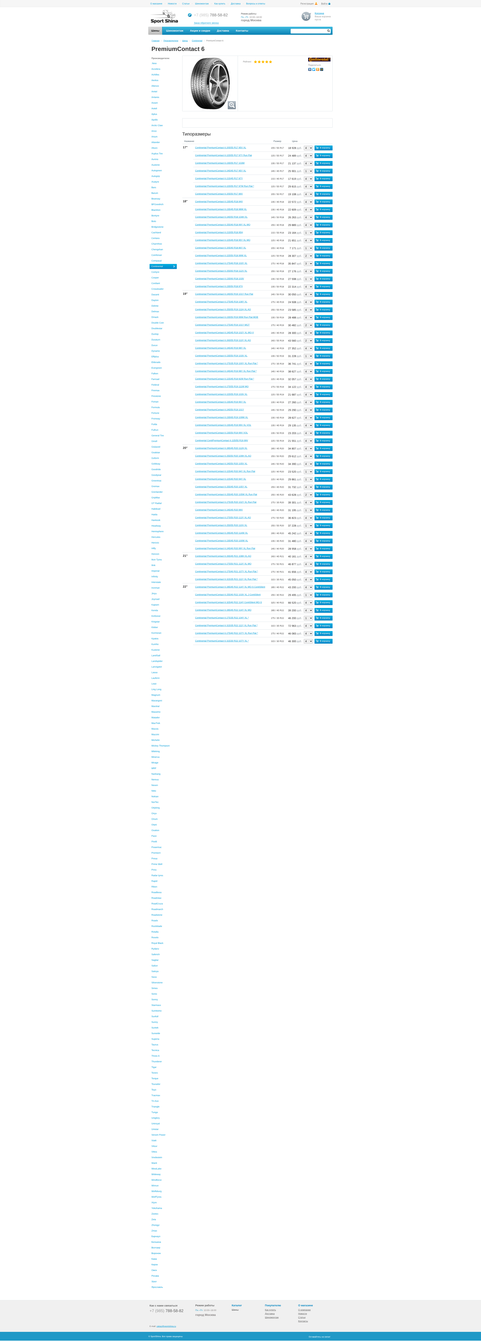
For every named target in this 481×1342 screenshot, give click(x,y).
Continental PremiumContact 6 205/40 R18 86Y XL (220, 247)
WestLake (156, 1168)
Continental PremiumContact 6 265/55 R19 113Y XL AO (223, 340)
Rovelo (154, 937)
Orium (154, 819)
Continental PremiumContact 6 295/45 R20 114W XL (221, 533)
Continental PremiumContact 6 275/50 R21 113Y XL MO (223, 563)
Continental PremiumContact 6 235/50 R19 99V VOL (221, 432)
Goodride (156, 469)
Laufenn (155, 678)
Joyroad (155, 599)
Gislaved (155, 447)
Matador (155, 717)
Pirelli (154, 841)
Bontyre (155, 215)
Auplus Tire (157, 153)
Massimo (155, 712)
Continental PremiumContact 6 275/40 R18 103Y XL (221, 263)
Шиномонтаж (202, 3)
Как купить (219, 3)
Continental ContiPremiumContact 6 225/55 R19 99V (221, 440)
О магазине (156, 3)
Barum (154, 193)
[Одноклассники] (318, 69)
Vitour (154, 1146)
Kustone (155, 650)
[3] (263, 62)
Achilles (155, 74)
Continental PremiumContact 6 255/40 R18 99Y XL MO (222, 224)
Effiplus (155, 356)
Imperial (155, 571)
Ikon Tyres (156, 559)
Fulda (154, 424)
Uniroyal (155, 1123)
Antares (155, 97)
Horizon (155, 554)
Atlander (155, 142)
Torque (154, 1078)
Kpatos (154, 638)
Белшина (156, 1242)
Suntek (154, 1027)
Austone (155, 165)
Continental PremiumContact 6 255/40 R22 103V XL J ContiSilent (227, 594)
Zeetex (154, 1213)
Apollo (154, 119)
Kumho (155, 644)
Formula (155, 407)
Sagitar (155, 960)
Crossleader (157, 289)
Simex (154, 988)
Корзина (319, 13)
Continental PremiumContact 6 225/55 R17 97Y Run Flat (223, 155)
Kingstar (155, 621)
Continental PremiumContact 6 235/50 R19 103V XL (221, 355)
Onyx (154, 813)
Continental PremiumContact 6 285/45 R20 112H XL (221, 448)
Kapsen (155, 604)
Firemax (155, 390)
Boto (153, 221)
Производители (170, 41)
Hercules (155, 537)
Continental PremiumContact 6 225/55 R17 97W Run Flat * (224, 186)
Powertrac (156, 847)
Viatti (153, 1140)
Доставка (236, 3)
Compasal (156, 260)
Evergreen (156, 368)
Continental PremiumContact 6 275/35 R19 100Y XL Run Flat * (226, 363)
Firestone (156, 396)
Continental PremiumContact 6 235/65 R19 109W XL (221, 417)
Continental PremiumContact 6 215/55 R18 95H (219, 232)
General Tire (157, 435)
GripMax (155, 497)
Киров (154, 1264)
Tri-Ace (155, 1101)
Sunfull (154, 1016)
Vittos (154, 1151)
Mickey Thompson (160, 745)
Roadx (154, 920)
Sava (154, 977)
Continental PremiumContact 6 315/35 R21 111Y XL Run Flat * (226, 579)
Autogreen (156, 170)
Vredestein (156, 1157)
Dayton (155, 300)
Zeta (153, 1219)
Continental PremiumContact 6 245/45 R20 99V (219, 509)
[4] (267, 62)
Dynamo (155, 351)
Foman (154, 401)
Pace (154, 836)
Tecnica (155, 1050)
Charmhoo (156, 243)
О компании (304, 1310)
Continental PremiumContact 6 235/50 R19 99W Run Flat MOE (226, 317)
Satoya (154, 971)
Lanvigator (156, 666)
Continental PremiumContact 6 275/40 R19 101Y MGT (222, 325)
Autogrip (155, 176)
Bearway (155, 198)
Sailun (154, 965)
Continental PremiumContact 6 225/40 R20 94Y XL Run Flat (225, 471)
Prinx (154, 869)
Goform (155, 458)
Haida (154, 514)
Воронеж (156, 1253)
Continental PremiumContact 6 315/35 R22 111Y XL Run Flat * (226, 625)
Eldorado (155, 362)
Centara (155, 238)
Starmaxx (156, 1005)
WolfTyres (156, 1197)
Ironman (155, 588)
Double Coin (157, 322)
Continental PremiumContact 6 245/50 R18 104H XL (221, 217)
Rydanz (155, 948)
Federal (155, 384)
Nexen (154, 785)
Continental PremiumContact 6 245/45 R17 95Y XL (220, 170)
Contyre (155, 272)
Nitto (153, 791)
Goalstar (155, 452)
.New (154, 63)
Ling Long (156, 689)
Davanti (155, 294)
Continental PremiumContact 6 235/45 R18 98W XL (221, 209)
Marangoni (156, 700)
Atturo (154, 148)
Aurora (154, 159)
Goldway (155, 463)
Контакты (303, 1321)
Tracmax (155, 1095)
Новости (172, 3)
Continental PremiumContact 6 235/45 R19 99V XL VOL (223, 425)
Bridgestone (157, 227)
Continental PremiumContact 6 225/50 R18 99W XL (221, 255)
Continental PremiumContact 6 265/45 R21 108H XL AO (223, 556)
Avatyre (155, 181)
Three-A (155, 1056)
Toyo (153, 1089)
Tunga (154, 1112)
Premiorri (156, 853)
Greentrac (156, 480)
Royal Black (157, 943)
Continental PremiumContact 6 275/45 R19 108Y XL (221, 301)
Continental (197, 41)
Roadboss (156, 892)
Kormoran (156, 633)
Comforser (156, 255)
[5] (270, 62)
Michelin (155, 740)
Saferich (155, 954)
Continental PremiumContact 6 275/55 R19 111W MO (221, 386)
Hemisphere (157, 531)
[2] (259, 62)
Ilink (153, 565)
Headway (156, 525)
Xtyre (154, 1202)
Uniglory (155, 1118)
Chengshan (157, 249)
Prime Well (156, 864)
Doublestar (156, 328)
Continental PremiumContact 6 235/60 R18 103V (219, 278)
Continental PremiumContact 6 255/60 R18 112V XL (221, 271)
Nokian (154, 796)
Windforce (156, 1180)
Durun (154, 345)
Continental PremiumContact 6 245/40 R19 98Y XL (220, 348)
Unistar (155, 1129)
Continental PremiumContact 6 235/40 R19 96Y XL (220, 402)
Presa (154, 858)
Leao (154, 683)
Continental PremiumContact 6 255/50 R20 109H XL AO (223, 456)
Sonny (154, 999)
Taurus (154, 1044)
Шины (185, 41)
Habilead (155, 509)
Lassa (154, 672)
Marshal (155, 706)
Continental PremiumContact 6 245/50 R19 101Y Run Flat (224, 294)
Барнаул (155, 1236)
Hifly (153, 548)
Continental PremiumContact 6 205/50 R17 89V (219, 193)
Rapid (154, 881)
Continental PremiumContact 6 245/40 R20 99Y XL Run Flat (225, 548)
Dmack (154, 317)
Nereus (155, 779)
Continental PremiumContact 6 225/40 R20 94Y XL (220, 479)
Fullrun (154, 430)
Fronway (155, 418)
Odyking (155, 807)
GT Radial (156, 503)
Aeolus (154, 80)
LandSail (155, 655)
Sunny (154, 1022)
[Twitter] (314, 69)
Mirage (154, 762)
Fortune (155, 413)
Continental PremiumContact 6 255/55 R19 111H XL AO (223, 309)
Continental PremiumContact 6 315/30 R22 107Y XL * (222, 641)
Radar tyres (157, 875)
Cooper (155, 277)
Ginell (154, 441)
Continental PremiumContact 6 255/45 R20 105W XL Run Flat (226, 494)
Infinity (154, 576)
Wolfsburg (156, 1191)
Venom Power (158, 1135)
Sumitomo (156, 1010)
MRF (153, 768)
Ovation (155, 830)
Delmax (155, 311)
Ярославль (157, 1287)
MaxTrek (155, 723)
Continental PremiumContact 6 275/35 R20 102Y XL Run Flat (225, 502)
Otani (154, 824)
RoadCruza (157, 903)
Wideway (156, 1174)
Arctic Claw (157, 125)
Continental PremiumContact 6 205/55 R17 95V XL (220, 147)
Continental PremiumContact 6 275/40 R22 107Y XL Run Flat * (226, 633)
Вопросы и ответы (255, 3)
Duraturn (155, 339)
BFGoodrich (157, 204)
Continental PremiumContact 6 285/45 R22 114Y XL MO (223, 610)
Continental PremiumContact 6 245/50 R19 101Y (219, 409)
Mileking (155, 751)
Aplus (154, 114)
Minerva (155, 757)
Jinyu (154, 593)
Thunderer (156, 1061)
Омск (154, 1270)
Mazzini (155, 734)
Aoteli (154, 108)
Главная (156, 41)
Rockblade (156, 926)
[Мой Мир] (322, 69)
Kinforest (155, 616)
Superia (155, 1039)
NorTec (155, 802)
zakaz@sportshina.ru (166, 1326)
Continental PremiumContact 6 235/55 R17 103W (219, 163)
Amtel (154, 91)
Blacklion (155, 210)
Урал (154, 1281)
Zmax (154, 1230)
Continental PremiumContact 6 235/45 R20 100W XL (221, 540)
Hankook (155, 520)
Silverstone (157, 982)
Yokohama (156, 1208)
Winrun (155, 1185)
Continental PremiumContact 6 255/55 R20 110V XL (221, 525)
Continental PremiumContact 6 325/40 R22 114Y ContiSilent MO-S (228, 602)
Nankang (155, 774)
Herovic (155, 542)
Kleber (154, 627)
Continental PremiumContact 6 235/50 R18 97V (219, 286)
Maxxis (154, 728)
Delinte (154, 306)
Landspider (157, 661)
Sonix (154, 994)
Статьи (186, 3)
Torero (154, 1072)
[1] (255, 62)
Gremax (155, 486)
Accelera (155, 69)
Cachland (156, 232)
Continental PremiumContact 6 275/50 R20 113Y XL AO (223, 517)
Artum (154, 136)
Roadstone (156, 915)
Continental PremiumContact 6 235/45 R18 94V (219, 201)
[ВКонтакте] (310, 69)
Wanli (154, 1163)
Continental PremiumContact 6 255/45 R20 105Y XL (221, 486)
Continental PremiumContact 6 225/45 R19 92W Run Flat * (224, 378)
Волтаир (155, 1247)
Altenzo (155, 86)
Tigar (154, 1067)
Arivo (154, 131)
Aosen (154, 103)
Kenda (154, 610)
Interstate (156, 582)
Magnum (155, 695)
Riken (154, 886)
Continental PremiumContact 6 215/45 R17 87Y (219, 178)
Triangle (155, 1106)
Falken (154, 373)
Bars (153, 187)
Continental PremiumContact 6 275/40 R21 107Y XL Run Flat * (226, 571)
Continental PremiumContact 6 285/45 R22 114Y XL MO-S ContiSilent (230, 587)
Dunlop (155, 334)
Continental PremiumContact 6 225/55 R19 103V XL (221, 394)
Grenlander (157, 492)
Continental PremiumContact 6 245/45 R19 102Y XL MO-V (224, 332)
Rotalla (154, 932)
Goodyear (156, 475)
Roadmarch (157, 909)
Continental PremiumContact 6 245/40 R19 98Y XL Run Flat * (226, 371)
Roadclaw (156, 898)
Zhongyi (155, 1225)
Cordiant (155, 283)
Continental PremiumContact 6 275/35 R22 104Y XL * (222, 617)
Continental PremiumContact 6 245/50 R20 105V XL (221, 463)
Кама (154, 1259)
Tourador (155, 1084)
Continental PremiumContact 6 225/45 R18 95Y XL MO (222, 240)
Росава (155, 1276)
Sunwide (155, 1033)
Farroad (155, 379)
